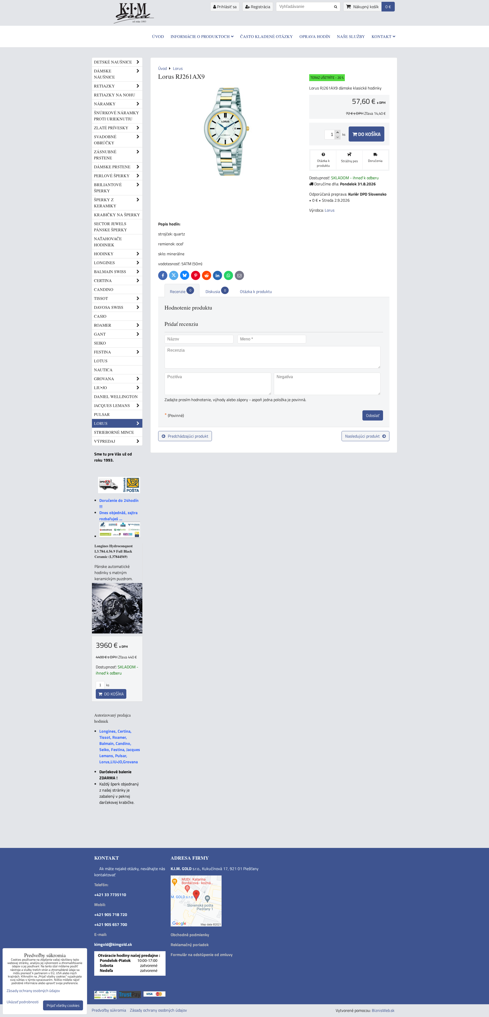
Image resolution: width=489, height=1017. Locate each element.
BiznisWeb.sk (383, 1010)
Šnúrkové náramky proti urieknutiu (116, 115)
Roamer (102, 325)
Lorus (100, 423)
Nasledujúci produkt (362, 436)
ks (107, 685)
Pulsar (102, 414)
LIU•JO (100, 387)
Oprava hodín (315, 36)
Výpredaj (104, 441)
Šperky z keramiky (105, 202)
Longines (104, 262)
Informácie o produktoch (200, 36)
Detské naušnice (113, 62)
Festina (102, 351)
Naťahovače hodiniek (108, 241)
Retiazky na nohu (114, 94)
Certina (103, 280)
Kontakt (381, 36)
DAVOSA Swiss (108, 307)
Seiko (100, 343)
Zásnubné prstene (105, 154)
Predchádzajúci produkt (188, 436)
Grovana (104, 378)
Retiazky (104, 85)
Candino (103, 289)
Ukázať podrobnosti (22, 1002)
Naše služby (351, 36)
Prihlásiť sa (226, 7)
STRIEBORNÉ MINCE (114, 432)
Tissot (101, 298)
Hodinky (104, 253)
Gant (100, 334)
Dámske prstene (112, 166)
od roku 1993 (139, 21)
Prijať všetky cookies (63, 1005)
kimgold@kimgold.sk (113, 944)
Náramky (105, 103)
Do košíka (369, 134)
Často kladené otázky (266, 36)
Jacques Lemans (112, 405)
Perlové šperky (112, 175)
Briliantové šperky (108, 187)
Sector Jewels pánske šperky (110, 226)
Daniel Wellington (116, 396)
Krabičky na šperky (117, 214)
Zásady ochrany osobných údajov (158, 1010)
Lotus (100, 360)
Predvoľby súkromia (109, 1010)
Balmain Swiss (110, 271)
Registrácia (260, 7)
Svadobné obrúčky (105, 139)
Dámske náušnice (104, 74)
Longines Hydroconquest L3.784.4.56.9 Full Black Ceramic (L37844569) (113, 551)
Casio (100, 316)
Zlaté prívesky (111, 127)
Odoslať (372, 415)
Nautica (103, 369)
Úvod (158, 36)
